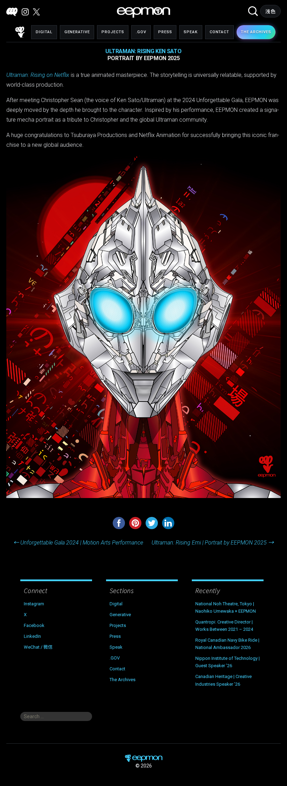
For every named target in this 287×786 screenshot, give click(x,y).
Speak (190, 32)
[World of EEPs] (143, 12)
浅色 (270, 11)
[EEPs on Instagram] (25, 11)
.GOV (141, 32)
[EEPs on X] (36, 11)
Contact (219, 32)
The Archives (122, 679)
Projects (113, 32)
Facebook (34, 625)
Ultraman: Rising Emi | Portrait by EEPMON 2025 (213, 542)
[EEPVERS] (12, 12)
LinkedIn (32, 636)
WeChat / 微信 (38, 647)
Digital (44, 32)
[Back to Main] (20, 32)
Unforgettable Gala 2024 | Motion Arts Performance (78, 542)
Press (165, 32)
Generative (77, 32)
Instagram (34, 603)
